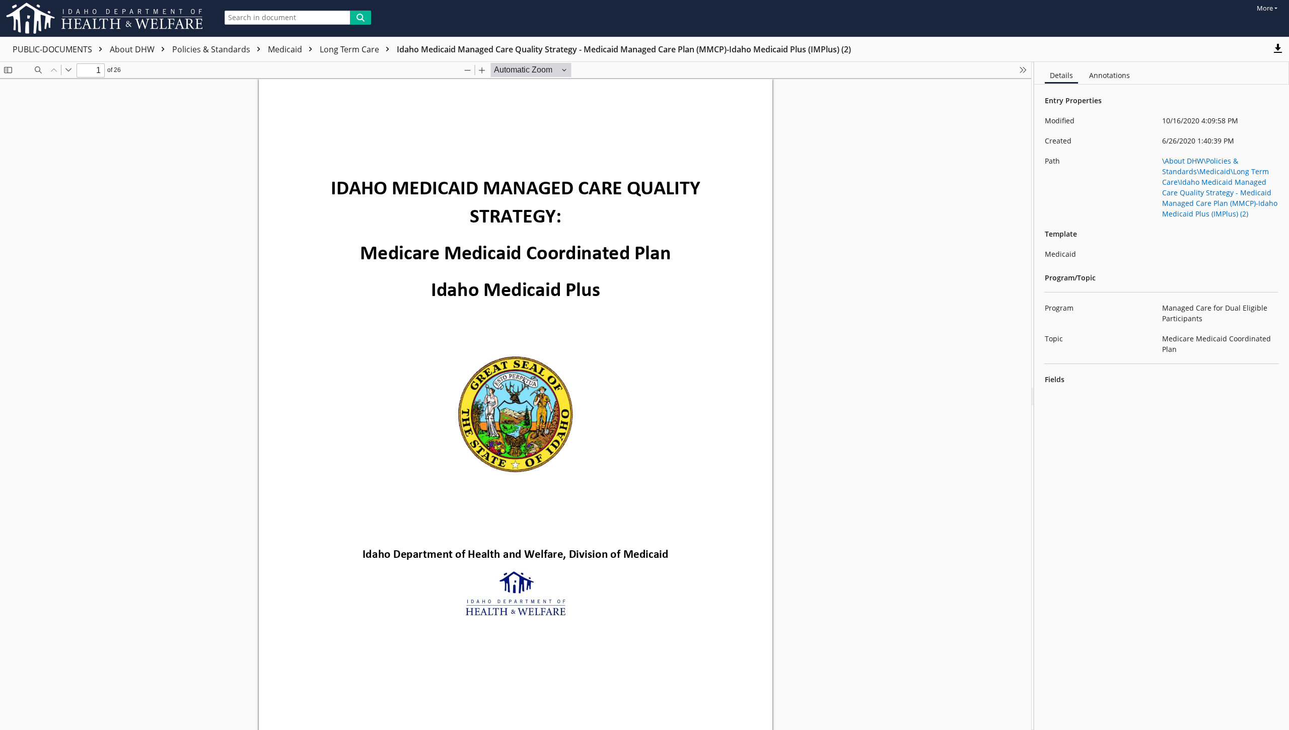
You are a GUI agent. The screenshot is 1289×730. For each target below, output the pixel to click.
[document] (1161, 396)
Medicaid (286, 49)
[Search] (360, 18)
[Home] (106, 18)
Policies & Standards (212, 49)
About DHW (133, 49)
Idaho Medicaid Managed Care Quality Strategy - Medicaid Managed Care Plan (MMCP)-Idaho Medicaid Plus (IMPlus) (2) (624, 49)
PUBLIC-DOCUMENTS (53, 49)
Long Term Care (350, 49)
